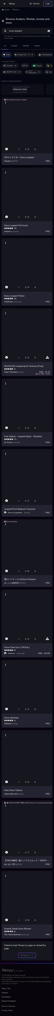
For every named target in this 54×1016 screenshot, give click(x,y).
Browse (36, 3)
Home (6, 9)
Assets (37, 45)
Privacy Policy (7, 1010)
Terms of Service (8, 1006)
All (5, 45)
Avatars (14, 45)
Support (5, 992)
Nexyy (12, 3)
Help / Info (6, 988)
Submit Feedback (9, 1001)
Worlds (26, 45)
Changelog (6, 997)
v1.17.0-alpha (18, 971)
